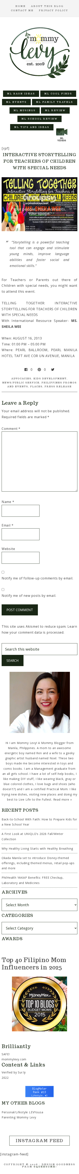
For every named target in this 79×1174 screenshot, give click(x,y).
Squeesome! (45, 1166)
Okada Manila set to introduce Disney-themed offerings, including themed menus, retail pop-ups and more (38, 863)
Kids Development (50, 378)
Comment (11, 428)
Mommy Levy (39, 51)
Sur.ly (22, 1072)
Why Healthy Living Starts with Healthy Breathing (37, 848)
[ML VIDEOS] (62, 127)
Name (8, 502)
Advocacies (21, 378)
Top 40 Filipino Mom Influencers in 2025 (34, 963)
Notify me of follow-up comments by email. (37, 578)
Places (36, 386)
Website (8, 549)
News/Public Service (21, 382)
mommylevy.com (14, 1059)
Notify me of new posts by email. (29, 595)
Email (8, 525)
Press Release (58, 386)
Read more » (62, 799)
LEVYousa (36, 1112)
